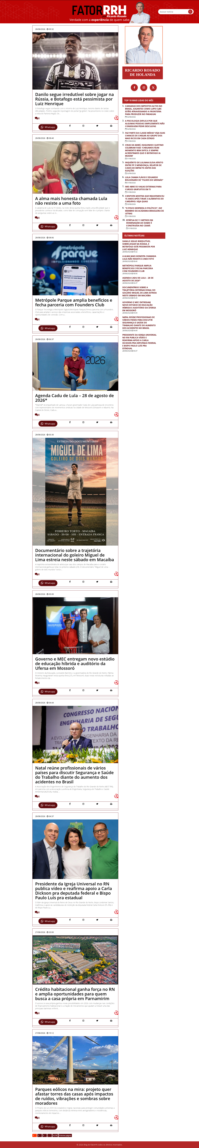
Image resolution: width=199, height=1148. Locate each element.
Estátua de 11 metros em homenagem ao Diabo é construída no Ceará (139, 223)
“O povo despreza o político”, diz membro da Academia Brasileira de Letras (144, 211)
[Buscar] (190, 11)
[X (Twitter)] (153, 87)
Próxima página (65, 1135)
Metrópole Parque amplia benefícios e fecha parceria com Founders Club (137, 268)
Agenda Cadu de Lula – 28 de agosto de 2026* (137, 279)
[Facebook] (134, 87)
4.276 (55, 1135)
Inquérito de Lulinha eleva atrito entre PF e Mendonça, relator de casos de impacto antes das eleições (144, 166)
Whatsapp (50, 127)
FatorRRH (99, 11)
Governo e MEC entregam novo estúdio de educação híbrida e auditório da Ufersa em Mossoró (139, 306)
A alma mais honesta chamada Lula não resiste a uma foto (139, 257)
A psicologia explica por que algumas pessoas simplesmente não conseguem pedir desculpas (145, 123)
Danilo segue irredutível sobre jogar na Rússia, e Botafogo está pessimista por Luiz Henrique (138, 245)
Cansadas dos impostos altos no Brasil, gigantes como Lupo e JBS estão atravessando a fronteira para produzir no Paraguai (143, 110)
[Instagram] (143, 87)
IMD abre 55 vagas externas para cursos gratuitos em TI (143, 188)
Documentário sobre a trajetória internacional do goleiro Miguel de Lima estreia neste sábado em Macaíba (139, 291)
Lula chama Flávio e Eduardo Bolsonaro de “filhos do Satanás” (144, 178)
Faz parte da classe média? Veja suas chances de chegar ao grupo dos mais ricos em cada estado (145, 136)
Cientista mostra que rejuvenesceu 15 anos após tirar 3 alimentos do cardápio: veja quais (144, 199)
